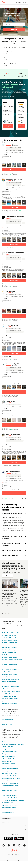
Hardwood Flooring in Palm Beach (10, 783)
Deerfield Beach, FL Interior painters (10, 686)
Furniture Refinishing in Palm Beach (10, 785)
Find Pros (14, 29)
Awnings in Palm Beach (7, 810)
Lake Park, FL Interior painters (9, 657)
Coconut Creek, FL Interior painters (10, 693)
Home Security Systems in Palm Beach (11, 793)
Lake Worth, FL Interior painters (9, 637)
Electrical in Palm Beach (8, 746)
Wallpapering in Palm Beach (8, 771)
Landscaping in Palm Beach (8, 812)
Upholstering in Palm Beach (8, 756)
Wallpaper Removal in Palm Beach (10, 722)
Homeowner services (6, 818)
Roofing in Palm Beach (7, 766)
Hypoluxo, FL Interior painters (9, 652)
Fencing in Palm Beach (7, 780)
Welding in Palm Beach (7, 802)
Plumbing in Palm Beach (8, 741)
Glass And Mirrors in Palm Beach (10, 773)
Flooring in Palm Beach (7, 749)
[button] (4, 165)
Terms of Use (10, 854)
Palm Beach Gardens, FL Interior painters (12, 659)
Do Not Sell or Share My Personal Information (14, 858)
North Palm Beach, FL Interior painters (11, 662)
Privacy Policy (17, 854)
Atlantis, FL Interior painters (9, 654)
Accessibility (14, 856)
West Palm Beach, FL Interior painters (11, 633)
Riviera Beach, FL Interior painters (10, 650)
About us (4, 829)
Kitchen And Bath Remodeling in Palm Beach (13, 744)
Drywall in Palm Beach (7, 724)
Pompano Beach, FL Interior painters (11, 691)
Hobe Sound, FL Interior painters (9, 703)
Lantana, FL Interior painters (9, 635)
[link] (4, 121)
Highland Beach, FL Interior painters (10, 679)
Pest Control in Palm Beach (8, 763)
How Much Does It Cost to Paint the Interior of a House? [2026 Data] (9, 594)
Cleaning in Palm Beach (7, 754)
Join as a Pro (18, 2)
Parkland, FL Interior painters (9, 689)
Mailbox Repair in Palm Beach (9, 758)
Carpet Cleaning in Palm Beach (9, 805)
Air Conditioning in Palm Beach (9, 790)
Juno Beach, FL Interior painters (9, 672)
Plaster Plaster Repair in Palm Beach (11, 778)
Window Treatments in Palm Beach (10, 788)
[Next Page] (25, 499)
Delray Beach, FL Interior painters (10, 674)
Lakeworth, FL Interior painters (9, 640)
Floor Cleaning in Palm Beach (9, 776)
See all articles (7, 576)
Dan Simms (4, 590)
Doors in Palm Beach (7, 761)
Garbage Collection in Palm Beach (10, 768)
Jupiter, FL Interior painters (8, 676)
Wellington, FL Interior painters (9, 664)
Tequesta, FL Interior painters (9, 681)
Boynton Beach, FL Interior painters (10, 669)
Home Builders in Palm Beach (9, 807)
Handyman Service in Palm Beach (10, 751)
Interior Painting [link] (10, 6)
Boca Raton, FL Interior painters (9, 642)
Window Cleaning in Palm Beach (9, 795)
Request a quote (8, 125)
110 (22, 498)
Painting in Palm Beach (7, 719)
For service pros (5, 822)
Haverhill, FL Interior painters (9, 645)
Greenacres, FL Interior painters (9, 647)
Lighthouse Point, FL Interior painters (11, 701)
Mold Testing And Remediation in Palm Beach (13, 800)
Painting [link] (3, 6)
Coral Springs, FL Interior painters (10, 698)
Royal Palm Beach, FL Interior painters (11, 667)
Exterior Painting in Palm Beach (9, 797)
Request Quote (14, 170)
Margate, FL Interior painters (9, 696)
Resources (4, 826)
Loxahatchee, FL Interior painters (10, 684)
